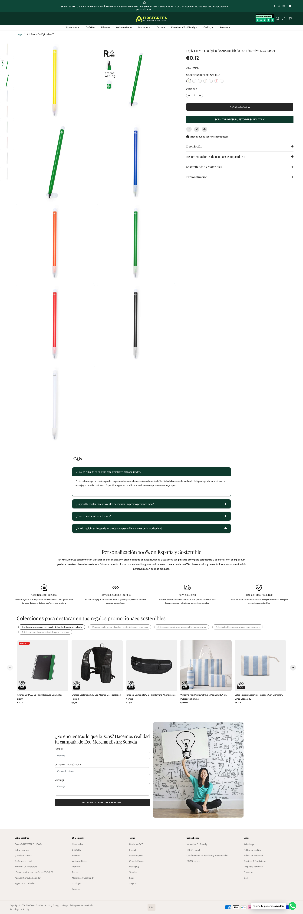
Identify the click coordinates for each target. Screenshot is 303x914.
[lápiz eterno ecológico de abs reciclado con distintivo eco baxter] (55, 82)
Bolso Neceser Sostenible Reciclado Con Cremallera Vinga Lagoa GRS (259, 696)
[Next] (293, 667)
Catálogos (208, 27)
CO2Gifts (90, 27)
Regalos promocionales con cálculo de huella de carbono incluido (52, 627)
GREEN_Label (193, 849)
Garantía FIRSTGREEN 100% (28, 844)
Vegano (132, 883)
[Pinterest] (204, 129)
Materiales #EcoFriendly (183, 27)
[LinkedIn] (279, 6)
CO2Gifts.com (193, 861)
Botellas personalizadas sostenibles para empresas (45, 632)
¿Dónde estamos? (23, 855)
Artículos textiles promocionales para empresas (238, 627)
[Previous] (10, 667)
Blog (246, 877)
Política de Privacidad (253, 855)
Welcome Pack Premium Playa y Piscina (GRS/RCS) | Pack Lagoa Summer (204, 696)
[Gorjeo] (196, 129)
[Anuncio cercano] (290, 6)
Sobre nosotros (22, 849)
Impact (132, 849)
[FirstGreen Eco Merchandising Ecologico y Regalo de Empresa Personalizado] (151, 18)
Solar (131, 877)
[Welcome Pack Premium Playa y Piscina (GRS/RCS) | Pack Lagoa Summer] (206, 665)
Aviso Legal (249, 844)
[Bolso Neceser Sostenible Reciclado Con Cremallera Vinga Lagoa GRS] (260, 665)
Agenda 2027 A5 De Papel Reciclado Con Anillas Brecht (39, 696)
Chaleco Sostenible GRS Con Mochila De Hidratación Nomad (96, 696)
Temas (160, 27)
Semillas (133, 872)
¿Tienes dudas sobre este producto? (209, 136)
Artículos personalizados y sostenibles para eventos (182, 627)
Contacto (248, 872)
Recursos (224, 27)
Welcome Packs (124, 27)
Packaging (134, 866)
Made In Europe (136, 861)
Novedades (72, 27)
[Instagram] (284, 6)
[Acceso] (284, 18)
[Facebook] (274, 6)
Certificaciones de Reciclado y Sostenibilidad (207, 855)
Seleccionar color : (203, 75)
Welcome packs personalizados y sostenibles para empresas (120, 627)
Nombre (59, 748)
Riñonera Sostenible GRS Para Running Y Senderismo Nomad (151, 696)
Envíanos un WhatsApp (26, 866)
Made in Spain (136, 855)
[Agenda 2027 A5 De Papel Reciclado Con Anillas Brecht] (42, 665)
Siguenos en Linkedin (25, 883)
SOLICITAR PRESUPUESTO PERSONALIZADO (240, 119)
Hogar (19, 34)
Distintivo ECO (136, 844)
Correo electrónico (68, 764)
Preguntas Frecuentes (253, 866)
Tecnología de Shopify (19, 909)
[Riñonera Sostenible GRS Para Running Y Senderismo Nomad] (151, 665)
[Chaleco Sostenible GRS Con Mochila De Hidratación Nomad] (97, 665)
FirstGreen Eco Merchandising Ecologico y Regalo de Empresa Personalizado (59, 905)
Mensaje (60, 780)
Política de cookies (252, 849)
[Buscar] (277, 18)
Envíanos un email (23, 861)
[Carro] (290, 18)
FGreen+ (105, 27)
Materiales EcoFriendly (197, 844)
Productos (143, 27)
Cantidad (191, 89)
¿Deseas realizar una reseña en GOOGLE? (34, 872)
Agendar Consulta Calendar (27, 877)
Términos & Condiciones (255, 861)
